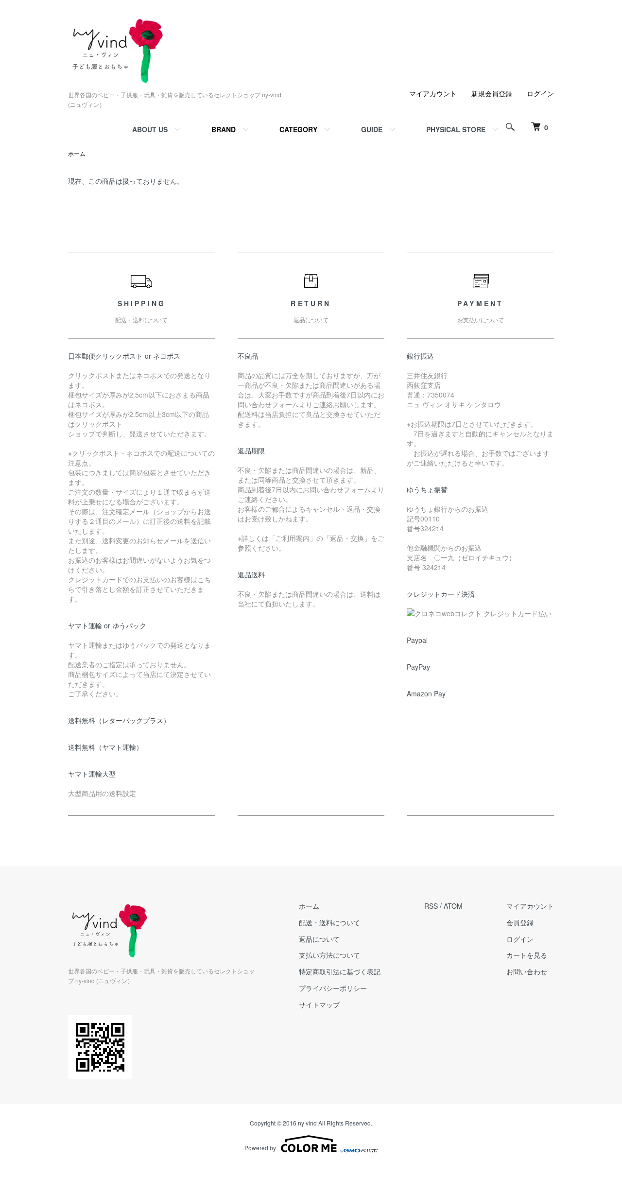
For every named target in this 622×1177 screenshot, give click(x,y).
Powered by (260, 1147)
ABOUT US (150, 129)
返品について (319, 939)
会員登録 (520, 922)
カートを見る (526, 955)
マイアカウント (433, 93)
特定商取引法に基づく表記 (339, 971)
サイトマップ (319, 1004)
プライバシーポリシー (333, 988)
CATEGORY (298, 129)
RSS (431, 906)
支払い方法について (329, 955)
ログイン (540, 93)
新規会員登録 (491, 93)
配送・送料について (329, 922)
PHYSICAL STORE (455, 129)
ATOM (453, 906)
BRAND (223, 129)
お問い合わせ (526, 971)
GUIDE (371, 129)
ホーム (77, 153)
